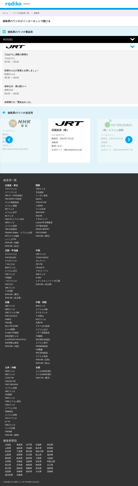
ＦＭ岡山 (40, 316)
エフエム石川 (11, 271)
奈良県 (39, 461)
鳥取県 (29, 465)
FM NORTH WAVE (13, 199)
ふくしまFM (10, 239)
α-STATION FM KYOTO (15, 339)
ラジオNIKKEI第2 (43, 374)
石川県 (29, 455)
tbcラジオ (9, 216)
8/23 (8, 39)
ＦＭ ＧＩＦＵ (42, 271)
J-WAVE (39, 206)
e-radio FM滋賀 (12, 333)
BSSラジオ (40, 306)
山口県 (50, 465)
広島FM (39, 322)
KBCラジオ (10, 374)
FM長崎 (8, 394)
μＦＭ (7, 421)
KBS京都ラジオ (12, 336)
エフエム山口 (42, 329)
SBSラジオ (40, 274)
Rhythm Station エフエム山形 (18, 232)
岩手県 (29, 445)
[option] (69, 141)
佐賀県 (8, 471)
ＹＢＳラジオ (11, 281)
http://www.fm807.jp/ (123, 150)
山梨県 (8, 455)
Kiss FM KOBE (11, 326)
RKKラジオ (10, 398)
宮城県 (39, 445)
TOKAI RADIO (42, 257)
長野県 (19, 455)
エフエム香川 (42, 343)
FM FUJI (9, 284)
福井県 (50, 455)
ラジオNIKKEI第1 (43, 371)
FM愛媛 (39, 349)
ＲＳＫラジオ (42, 312)
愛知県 (8, 458)
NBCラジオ (10, 391)
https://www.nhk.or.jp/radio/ (15, 149)
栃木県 (39, 448)
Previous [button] (9, 139)
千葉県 (19, 451)
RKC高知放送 (42, 353)
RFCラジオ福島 (12, 236)
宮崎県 (50, 471)
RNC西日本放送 (43, 339)
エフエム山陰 (42, 309)
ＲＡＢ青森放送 (12, 202)
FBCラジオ (10, 274)
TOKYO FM (41, 202)
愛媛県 (29, 468)
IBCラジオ (9, 209)
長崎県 (19, 471)
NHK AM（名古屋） (13, 298)
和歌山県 (51, 461)
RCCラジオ (41, 319)
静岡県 (29, 458)
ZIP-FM (39, 264)
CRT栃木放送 (42, 226)
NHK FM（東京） (43, 378)
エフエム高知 (42, 356)
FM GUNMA (41, 232)
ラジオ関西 (10, 329)
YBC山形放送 (11, 229)
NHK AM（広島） (43, 360)
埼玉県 (8, 451)
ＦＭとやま (10, 264)
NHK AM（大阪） (12, 346)
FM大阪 (8, 322)
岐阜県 (19, 458)
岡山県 (8, 465)
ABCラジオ (10, 306)
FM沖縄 (8, 431)
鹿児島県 (9, 475)
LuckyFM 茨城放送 (44, 222)
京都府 (19, 461)
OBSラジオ (10, 405)
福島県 (19, 448)
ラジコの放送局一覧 (21, 13)
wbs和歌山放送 (12, 343)
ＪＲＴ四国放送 (43, 333)
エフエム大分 (11, 408)
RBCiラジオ (10, 425)
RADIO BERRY (42, 229)
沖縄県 (19, 475)
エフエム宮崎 (11, 415)
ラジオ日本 (41, 209)
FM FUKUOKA (11, 384)
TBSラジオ (40, 189)
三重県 (39, 458)
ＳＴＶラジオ (11, 192)
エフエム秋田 (11, 226)
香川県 (8, 468)
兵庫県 (8, 461)
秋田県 (50, 445)
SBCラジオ (10, 288)
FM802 (8, 319)
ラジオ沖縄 (10, 428)
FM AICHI (40, 267)
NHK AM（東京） (43, 236)
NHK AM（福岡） (12, 435)
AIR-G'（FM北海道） (14, 195)
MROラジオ (10, 267)
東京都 (29, 451)
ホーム (5, 13)
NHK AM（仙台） (12, 246)
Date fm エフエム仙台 (14, 219)
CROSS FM (10, 381)
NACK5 (39, 216)
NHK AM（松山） (43, 363)
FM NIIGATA (10, 257)
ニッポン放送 (42, 195)
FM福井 (8, 278)
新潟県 (50, 451)
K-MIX (38, 278)
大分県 (39, 471)
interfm (39, 199)
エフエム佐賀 (11, 388)
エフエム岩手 (11, 212)
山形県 (8, 448)
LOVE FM (9, 378)
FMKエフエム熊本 (13, 401)
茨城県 (29, 448)
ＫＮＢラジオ (11, 261)
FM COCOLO (11, 316)
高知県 (39, 468)
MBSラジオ (10, 309)
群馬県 (50, 448)
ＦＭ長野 (9, 291)
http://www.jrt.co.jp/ (73, 150)
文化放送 (40, 192)
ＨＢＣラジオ (11, 189)
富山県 (39, 455)
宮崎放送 (9, 411)
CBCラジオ (41, 254)
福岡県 (50, 468)
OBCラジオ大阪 (12, 312)
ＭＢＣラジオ (11, 418)
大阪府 (50, 458)
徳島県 (19, 468)
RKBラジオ (10, 371)
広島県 (19, 465)
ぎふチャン (41, 261)
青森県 (19, 445)
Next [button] (128, 139)
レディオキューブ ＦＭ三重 (48, 281)
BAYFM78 (40, 212)
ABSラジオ (10, 222)
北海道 (8, 445)
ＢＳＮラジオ (11, 254)
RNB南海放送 (42, 346)
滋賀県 (29, 461)
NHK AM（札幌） (12, 242)
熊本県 (29, 471)
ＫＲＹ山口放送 (43, 326)
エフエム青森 (11, 206)
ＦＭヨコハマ (42, 219)
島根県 (39, 465)
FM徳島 (39, 336)
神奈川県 (39, 451)
